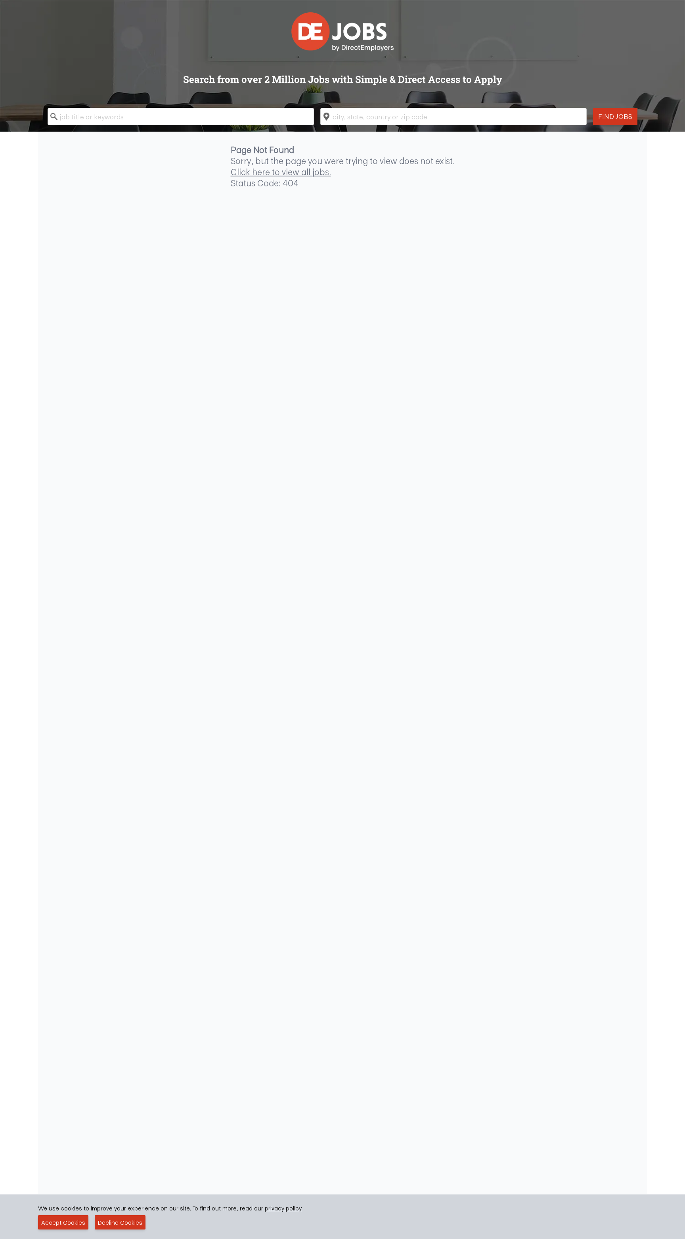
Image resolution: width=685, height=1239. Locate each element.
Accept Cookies (63, 1222)
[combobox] (181, 116)
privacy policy (283, 1208)
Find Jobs (615, 116)
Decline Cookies (120, 1222)
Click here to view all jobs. (281, 172)
